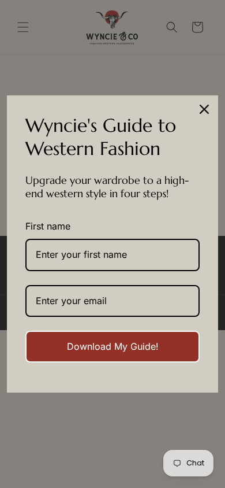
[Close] (204, 109)
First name (47, 226)
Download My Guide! (113, 346)
